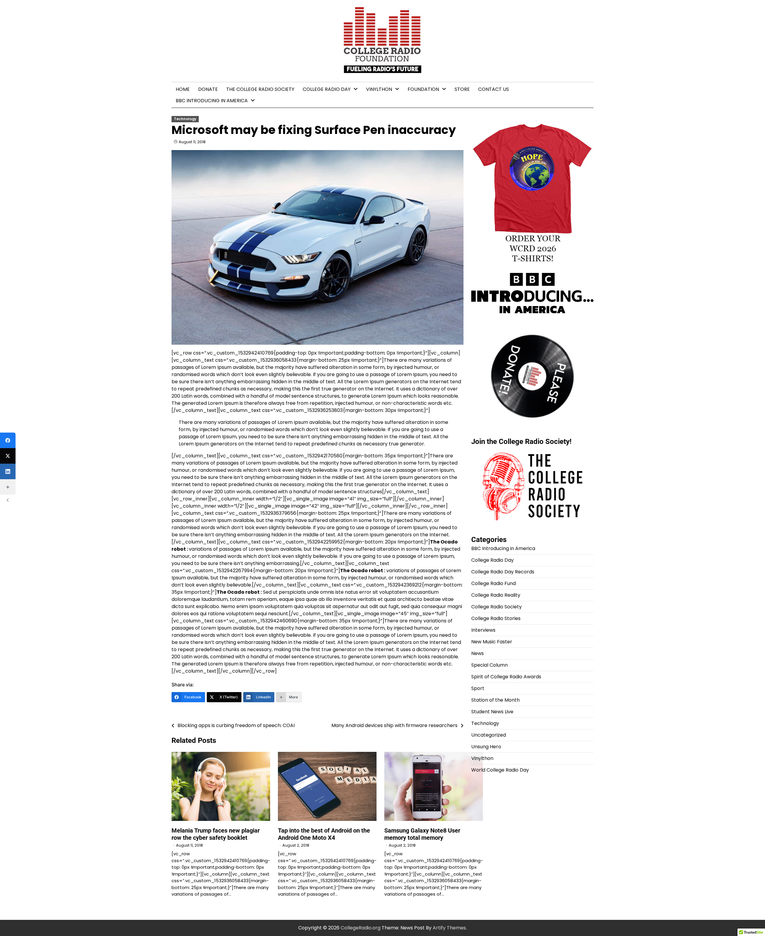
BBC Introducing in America (212, 100)
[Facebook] (8, 440)
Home (183, 89)
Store (462, 89)
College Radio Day (327, 89)
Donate (208, 89)
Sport (477, 688)
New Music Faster (491, 641)
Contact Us (493, 89)
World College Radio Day (500, 769)
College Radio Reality (495, 595)
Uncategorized (488, 735)
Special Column (489, 665)
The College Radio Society (260, 89)
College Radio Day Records (502, 571)
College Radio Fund (493, 583)
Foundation (423, 89)
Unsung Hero (486, 746)
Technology (185, 119)
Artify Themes (449, 927)
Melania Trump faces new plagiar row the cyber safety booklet (216, 834)
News (477, 653)
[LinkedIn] (8, 471)
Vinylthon (379, 89)
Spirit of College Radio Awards (506, 676)
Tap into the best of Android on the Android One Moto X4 (324, 834)
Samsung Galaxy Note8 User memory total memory (422, 834)
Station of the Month (495, 700)
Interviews (483, 630)
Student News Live (492, 711)
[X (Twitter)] (8, 456)
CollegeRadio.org (360, 927)
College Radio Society (496, 606)
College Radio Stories (496, 618)
